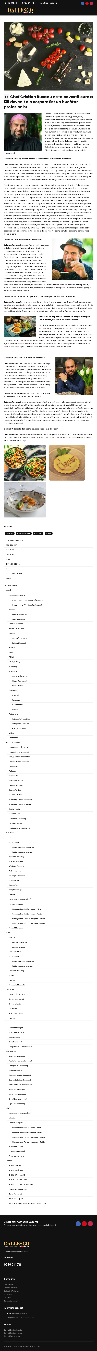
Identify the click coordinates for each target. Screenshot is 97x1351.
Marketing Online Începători (20, 799)
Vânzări (12, 894)
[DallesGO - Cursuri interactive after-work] (20, 11)
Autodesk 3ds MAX (17, 780)
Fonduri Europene (16, 904)
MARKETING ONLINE (14, 794)
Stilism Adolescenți (17, 1089)
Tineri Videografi (16, 1199)
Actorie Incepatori (19, 942)
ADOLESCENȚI (11, 1051)
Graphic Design (15, 823)
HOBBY (8, 932)
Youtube (87, 3)
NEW (8, 1108)
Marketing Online (14, 573)
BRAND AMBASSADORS (18, 1189)
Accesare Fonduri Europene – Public (27, 914)
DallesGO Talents (11, 1291)
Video (11, 733)
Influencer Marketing (17, 818)
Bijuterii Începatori (19, 638)
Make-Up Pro (17, 686)
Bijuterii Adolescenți (17, 1103)
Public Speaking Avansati (22, 966)
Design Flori (13, 766)
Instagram (91, 3)
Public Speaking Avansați (22, 852)
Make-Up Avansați (19, 681)
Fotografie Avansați (20, 724)
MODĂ (8, 590)
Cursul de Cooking (75, 147)
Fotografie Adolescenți (18, 1066)
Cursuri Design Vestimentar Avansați (27, 605)
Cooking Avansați (16, 999)
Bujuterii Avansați (19, 643)
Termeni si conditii (11, 1301)
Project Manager (16, 928)
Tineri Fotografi (15, 1194)
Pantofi (12, 647)
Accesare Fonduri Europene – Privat (26, 909)
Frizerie (15, 709)
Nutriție (12, 1018)
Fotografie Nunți (19, 728)
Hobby (8, 559)
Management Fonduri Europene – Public (28, 923)
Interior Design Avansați (19, 752)
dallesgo (38, 533)
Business (10, 550)
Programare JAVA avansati (20, 1046)
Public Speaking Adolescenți (20, 1061)
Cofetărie (13, 1008)
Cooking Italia (15, 1004)
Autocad (12, 771)
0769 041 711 (11, 3)
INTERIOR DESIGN (13, 742)
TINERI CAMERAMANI (17, 1175)
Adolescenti (11, 545)
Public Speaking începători (23, 847)
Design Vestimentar (17, 595)
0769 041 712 (28, 3)
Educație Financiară (17, 875)
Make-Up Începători (20, 676)
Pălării (11, 657)
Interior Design (13, 564)
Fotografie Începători (21, 719)
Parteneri (7, 1294)
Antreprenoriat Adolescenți (20, 1084)
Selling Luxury (14, 662)
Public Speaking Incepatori (23, 961)
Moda (8, 578)
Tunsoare (16, 700)
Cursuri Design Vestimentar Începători (28, 600)
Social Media (14, 809)
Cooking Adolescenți (17, 1094)
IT (6, 569)
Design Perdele (15, 790)
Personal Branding (16, 856)
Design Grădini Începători (19, 757)
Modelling (13, 666)
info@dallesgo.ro (48, 3)
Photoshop (13, 738)
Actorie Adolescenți (17, 1056)
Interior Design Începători (19, 747)
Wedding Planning (16, 866)
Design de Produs (16, 785)
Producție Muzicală (17, 985)
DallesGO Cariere (11, 1288)
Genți (11, 652)
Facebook (82, 3)
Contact (7, 1297)
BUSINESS (10, 832)
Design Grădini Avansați (19, 761)
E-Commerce (14, 814)
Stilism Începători (19, 614)
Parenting (13, 975)
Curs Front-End (15, 1042)
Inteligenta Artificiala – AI (19, 828)
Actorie (12, 937)
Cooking (9, 533)
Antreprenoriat (15, 871)
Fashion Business (16, 624)
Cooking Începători (17, 994)
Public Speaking (15, 842)
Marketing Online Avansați (20, 804)
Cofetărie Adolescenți (18, 1099)
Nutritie (12, 980)
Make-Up (13, 671)
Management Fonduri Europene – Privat (28, 918)
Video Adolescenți (16, 1070)
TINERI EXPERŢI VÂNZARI (19, 1180)
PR (10, 837)
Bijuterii (12, 633)
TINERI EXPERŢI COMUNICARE (21, 1184)
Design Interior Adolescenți (20, 1075)
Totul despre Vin (15, 1013)
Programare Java (16, 1032)
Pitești (48, 533)
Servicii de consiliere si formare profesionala (27, 1203)
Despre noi (8, 1284)
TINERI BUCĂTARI (16, 1170)
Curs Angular (14, 1037)
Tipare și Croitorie (16, 628)
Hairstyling (13, 690)
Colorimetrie (17, 705)
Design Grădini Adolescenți (20, 1080)
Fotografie (13, 714)
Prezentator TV (15, 880)
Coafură (15, 695)
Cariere (9, 1160)
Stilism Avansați (18, 619)
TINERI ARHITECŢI (16, 1165)
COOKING (10, 989)
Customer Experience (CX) (20, 899)
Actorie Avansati (19, 947)
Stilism (12, 609)
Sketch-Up (13, 776)
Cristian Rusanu (23, 533)
